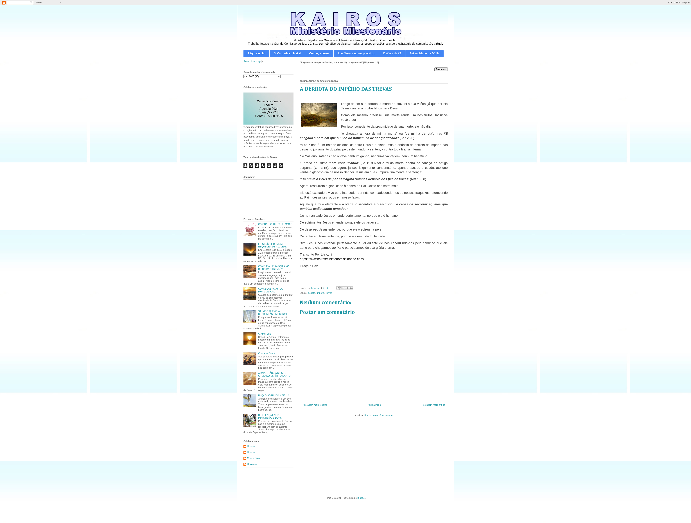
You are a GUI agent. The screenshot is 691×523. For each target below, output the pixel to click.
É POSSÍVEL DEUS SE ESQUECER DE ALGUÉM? (272, 245)
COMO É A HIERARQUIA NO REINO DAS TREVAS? (273, 267)
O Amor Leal (264, 333)
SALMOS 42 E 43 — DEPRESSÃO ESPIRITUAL (273, 312)
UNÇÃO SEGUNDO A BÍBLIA (273, 395)
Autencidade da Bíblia (424, 53)
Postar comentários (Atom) (378, 415)
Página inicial (256, 53)
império (320, 293)
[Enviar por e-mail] (338, 288)
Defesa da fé (392, 53)
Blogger (361, 498)
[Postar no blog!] (341, 288)
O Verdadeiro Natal (287, 53)
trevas (329, 293)
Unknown (252, 464)
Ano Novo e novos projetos (356, 53)
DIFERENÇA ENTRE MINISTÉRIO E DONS (270, 416)
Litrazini (251, 446)
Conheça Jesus (319, 53)
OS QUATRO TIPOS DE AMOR (275, 224)
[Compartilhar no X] (344, 288)
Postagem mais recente (314, 404)
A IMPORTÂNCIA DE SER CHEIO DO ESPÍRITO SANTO (274, 374)
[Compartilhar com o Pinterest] (351, 288)
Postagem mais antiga (433, 404)
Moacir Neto (253, 458)
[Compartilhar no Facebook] (348, 288)
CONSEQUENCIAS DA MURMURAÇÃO (270, 290)
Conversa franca (266, 353)
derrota (311, 293)
